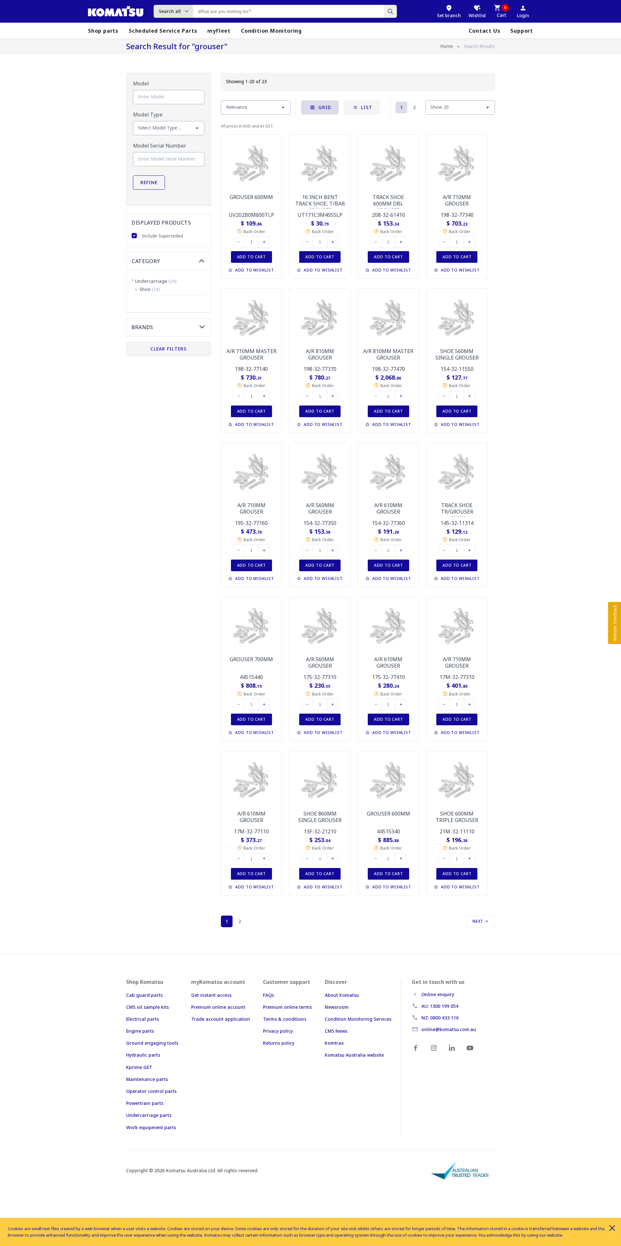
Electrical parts (142, 1019)
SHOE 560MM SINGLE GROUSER (457, 354)
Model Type (148, 114)
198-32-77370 (319, 369)
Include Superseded (162, 236)
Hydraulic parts (143, 1055)
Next (479, 921)
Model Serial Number (159, 145)
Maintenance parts (147, 1079)
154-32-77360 (388, 523)
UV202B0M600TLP (251, 214)
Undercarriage (151, 281)
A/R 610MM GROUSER (388, 508)
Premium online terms (287, 1007)
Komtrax (334, 1043)
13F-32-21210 (320, 831)
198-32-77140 (251, 369)
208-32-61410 (388, 214)
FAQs (268, 995)
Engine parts (140, 1031)
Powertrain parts (144, 1103)
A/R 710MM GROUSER (457, 200)
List (365, 107)
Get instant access (211, 995)
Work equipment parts (151, 1127)
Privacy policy (278, 1031)
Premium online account (218, 1007)
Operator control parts (151, 1091)
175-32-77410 (388, 677)
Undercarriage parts (148, 1115)
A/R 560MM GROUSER (320, 508)
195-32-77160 (251, 523)
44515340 (388, 831)
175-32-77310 (319, 677)
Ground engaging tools (152, 1043)
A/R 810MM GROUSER (320, 354)
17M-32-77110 (251, 831)
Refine (149, 182)
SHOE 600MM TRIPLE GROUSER (457, 817)
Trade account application (220, 1019)
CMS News (336, 1031)
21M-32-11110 (457, 831)
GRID (324, 107)
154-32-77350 (319, 523)
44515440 (251, 677)
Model (141, 83)
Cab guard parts (144, 995)
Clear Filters (168, 349)
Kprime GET (139, 1067)
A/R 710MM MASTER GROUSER (251, 354)
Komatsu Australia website (354, 1055)
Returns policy (278, 1043)
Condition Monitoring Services (358, 1019)
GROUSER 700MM (251, 659)
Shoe (144, 289)
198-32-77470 (388, 369)
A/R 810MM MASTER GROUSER (388, 354)
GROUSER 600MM (251, 197)
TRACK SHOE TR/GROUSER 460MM (457, 512)
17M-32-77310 (457, 677)
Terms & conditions (284, 1019)
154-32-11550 (457, 369)
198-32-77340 (457, 214)
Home (446, 46)
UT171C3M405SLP (320, 214)
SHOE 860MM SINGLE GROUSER (320, 817)
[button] (614, 623)
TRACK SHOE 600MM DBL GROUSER (388, 204)
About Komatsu (342, 995)
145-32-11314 (457, 523)
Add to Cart (251, 257)
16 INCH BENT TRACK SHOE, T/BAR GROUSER (320, 204)
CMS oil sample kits (147, 1007)
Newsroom (337, 1007)
